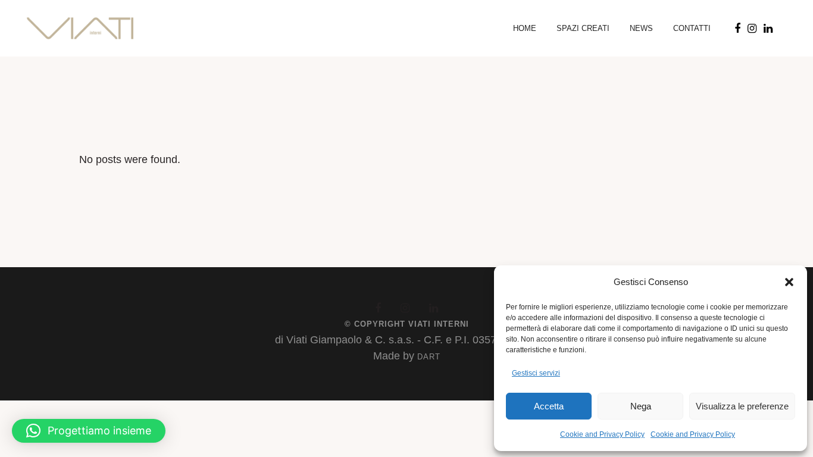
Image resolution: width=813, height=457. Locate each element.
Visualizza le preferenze (742, 406)
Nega (640, 406)
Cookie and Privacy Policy (602, 434)
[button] (789, 282)
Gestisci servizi (536, 373)
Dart (428, 356)
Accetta (549, 406)
